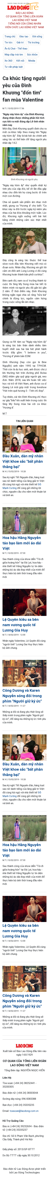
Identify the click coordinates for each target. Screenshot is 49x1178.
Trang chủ (10, 36)
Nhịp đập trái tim (14, 54)
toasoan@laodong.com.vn (24, 1110)
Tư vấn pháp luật (14, 66)
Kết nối (20, 60)
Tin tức (9, 42)
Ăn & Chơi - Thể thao (16, 48)
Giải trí (20, 42)
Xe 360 (8, 60)
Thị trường (33, 42)
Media (31, 60)
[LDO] (24, 439)
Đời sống (37, 36)
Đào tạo (23, 36)
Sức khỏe (32, 54)
